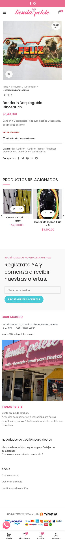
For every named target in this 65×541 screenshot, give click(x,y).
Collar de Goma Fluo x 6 (48, 223)
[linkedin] (32, 158)
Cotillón (20, 148)
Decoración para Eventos (16, 89)
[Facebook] (30, 3)
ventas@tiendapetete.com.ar (18, 333)
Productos (16, 86)
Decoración (30, 86)
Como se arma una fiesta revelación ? (22, 454)
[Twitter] (22, 158)
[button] (14, 209)
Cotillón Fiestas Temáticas (41, 148)
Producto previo (4, 95)
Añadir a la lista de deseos (20, 138)
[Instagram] (34, 3)
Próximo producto (12, 95)
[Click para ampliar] (9, 74)
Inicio (5, 86)
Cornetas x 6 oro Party (17, 219)
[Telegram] (36, 158)
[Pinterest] (27, 158)
